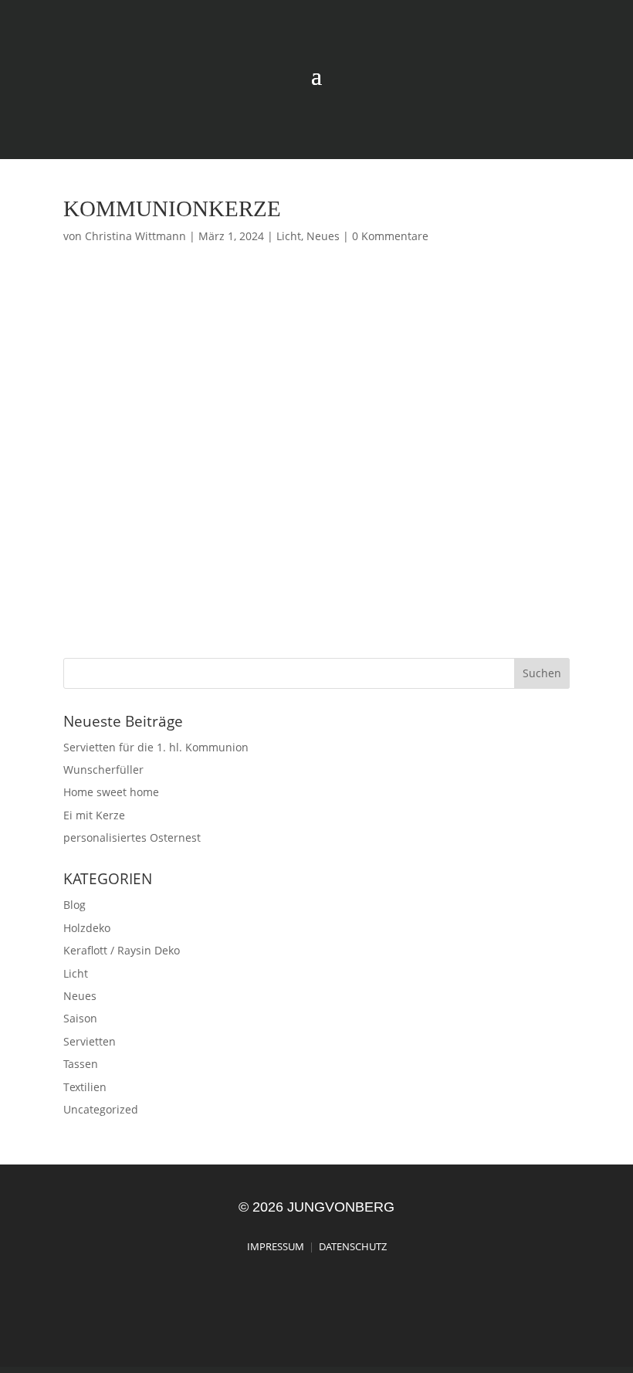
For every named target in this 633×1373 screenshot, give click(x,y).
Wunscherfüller (103, 769)
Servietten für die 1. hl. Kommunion (156, 747)
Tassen (80, 1063)
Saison (80, 1018)
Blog (74, 904)
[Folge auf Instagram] (556, 123)
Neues (323, 236)
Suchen (542, 673)
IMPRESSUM (275, 1246)
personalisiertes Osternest (132, 837)
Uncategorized (100, 1109)
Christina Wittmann (135, 236)
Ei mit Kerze (94, 815)
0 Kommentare (390, 236)
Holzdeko (86, 927)
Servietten (89, 1041)
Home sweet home (111, 792)
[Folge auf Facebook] (589, 123)
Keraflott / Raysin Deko (121, 950)
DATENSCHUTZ (353, 1246)
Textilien (85, 1087)
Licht (288, 236)
